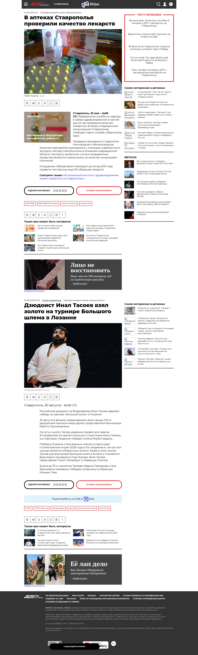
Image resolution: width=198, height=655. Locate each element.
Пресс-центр (78, 596)
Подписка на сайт (54, 599)
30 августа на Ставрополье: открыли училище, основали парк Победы (149, 47)
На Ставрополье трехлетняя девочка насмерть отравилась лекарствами (101, 228)
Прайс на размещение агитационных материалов (104, 599)
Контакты (71, 599)
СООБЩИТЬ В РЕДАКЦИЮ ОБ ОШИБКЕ (62, 602)
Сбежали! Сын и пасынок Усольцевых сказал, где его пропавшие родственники (156, 331)
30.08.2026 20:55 (32, 300)
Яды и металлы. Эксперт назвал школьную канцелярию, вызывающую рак (153, 125)
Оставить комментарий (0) (99, 191)
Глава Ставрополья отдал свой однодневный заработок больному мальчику (52, 238)
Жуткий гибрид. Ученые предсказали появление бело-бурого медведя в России (156, 135)
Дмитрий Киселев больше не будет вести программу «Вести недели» (154, 203)
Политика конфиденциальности (149, 599)
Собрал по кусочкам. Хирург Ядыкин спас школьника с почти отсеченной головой (156, 145)
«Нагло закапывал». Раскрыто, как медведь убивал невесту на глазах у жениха (155, 114)
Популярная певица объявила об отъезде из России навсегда (152, 183)
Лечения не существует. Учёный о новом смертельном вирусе (154, 309)
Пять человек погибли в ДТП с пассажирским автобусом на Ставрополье (149, 73)
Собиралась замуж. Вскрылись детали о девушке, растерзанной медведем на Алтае (154, 320)
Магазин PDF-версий (109, 596)
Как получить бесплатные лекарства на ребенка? (49, 226)
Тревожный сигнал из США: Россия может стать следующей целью (154, 172)
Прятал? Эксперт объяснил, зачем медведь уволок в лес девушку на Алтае (154, 361)
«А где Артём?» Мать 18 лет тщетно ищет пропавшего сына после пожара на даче (154, 94)
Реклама (92, 596)
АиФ (42, 96)
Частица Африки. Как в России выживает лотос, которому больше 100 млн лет (155, 341)
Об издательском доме (57, 596)
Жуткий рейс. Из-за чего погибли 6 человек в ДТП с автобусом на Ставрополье (149, 23)
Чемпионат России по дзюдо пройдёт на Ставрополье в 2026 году (101, 532)
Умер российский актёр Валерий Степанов (153, 213)
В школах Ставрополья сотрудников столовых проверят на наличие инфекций (102, 238)
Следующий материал (74, 647)
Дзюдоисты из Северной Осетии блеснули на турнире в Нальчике (102, 541)
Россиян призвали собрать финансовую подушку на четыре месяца (152, 194)
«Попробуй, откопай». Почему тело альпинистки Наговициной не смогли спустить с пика (155, 351)
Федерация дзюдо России (37, 390)
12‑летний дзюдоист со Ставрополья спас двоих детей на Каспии (53, 532)
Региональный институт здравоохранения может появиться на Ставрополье (79, 177)
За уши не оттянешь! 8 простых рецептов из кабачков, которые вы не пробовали (156, 104)
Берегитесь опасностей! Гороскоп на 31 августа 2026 (149, 35)
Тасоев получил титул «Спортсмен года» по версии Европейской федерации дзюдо (52, 542)
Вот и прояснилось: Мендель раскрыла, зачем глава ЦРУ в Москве (155, 162)
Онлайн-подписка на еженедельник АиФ (143, 596)
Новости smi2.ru (34, 291)
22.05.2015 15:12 (31, 12)
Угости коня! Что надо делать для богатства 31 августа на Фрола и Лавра (149, 60)
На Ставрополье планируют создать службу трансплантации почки (53, 247)
